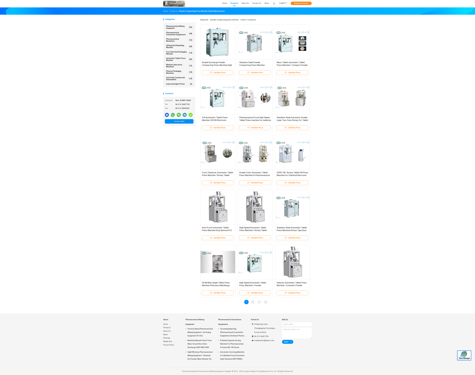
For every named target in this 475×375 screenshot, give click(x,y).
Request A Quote (301, 3)
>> (266, 302)
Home (165, 324)
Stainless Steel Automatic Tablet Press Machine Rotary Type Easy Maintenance (292, 230)
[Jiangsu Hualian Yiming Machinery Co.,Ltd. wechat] (179, 115)
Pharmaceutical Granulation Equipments (179, 34)
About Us (167, 331)
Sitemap (166, 338)
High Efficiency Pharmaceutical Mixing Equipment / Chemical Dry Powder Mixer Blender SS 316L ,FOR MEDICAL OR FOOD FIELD (200, 356)
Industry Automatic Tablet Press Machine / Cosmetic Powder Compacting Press (292, 285)
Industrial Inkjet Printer (179, 84)
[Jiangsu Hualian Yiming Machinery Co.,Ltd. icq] (191, 115)
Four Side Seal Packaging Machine (179, 53)
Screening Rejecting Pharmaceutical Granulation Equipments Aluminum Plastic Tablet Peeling (232, 332)
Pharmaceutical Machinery (179, 40)
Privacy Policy (168, 345)
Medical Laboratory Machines (179, 66)
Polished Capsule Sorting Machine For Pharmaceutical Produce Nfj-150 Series (231, 343)
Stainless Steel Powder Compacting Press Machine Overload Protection (252, 65)
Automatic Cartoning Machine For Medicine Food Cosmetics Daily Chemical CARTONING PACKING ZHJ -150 (232, 356)
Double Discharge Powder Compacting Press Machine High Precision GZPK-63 (217, 65)
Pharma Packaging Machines (179, 72)
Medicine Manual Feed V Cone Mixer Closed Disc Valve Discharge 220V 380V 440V (200, 343)
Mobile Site (167, 341)
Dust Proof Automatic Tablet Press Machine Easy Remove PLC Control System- (217, 230)
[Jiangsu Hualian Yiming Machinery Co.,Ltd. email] (167, 115)
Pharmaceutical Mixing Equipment (179, 27)
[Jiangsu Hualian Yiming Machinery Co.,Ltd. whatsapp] (173, 115)
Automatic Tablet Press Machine (179, 59)
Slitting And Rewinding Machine (179, 46)
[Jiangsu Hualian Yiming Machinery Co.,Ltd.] (174, 4)
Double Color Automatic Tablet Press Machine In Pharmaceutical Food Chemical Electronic (254, 175)
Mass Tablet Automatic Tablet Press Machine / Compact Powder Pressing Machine (292, 65)
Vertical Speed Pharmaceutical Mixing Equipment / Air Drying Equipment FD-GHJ (200, 332)
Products (167, 328)
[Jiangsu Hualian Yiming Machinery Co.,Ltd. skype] (185, 115)
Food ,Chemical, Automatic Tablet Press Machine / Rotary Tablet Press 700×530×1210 (217, 175)
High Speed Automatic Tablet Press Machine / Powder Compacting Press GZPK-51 (252, 285)
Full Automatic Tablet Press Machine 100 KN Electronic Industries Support (215, 120)
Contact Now (179, 121)
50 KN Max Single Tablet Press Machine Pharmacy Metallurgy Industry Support (216, 285)
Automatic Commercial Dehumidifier (179, 79)
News (165, 334)
